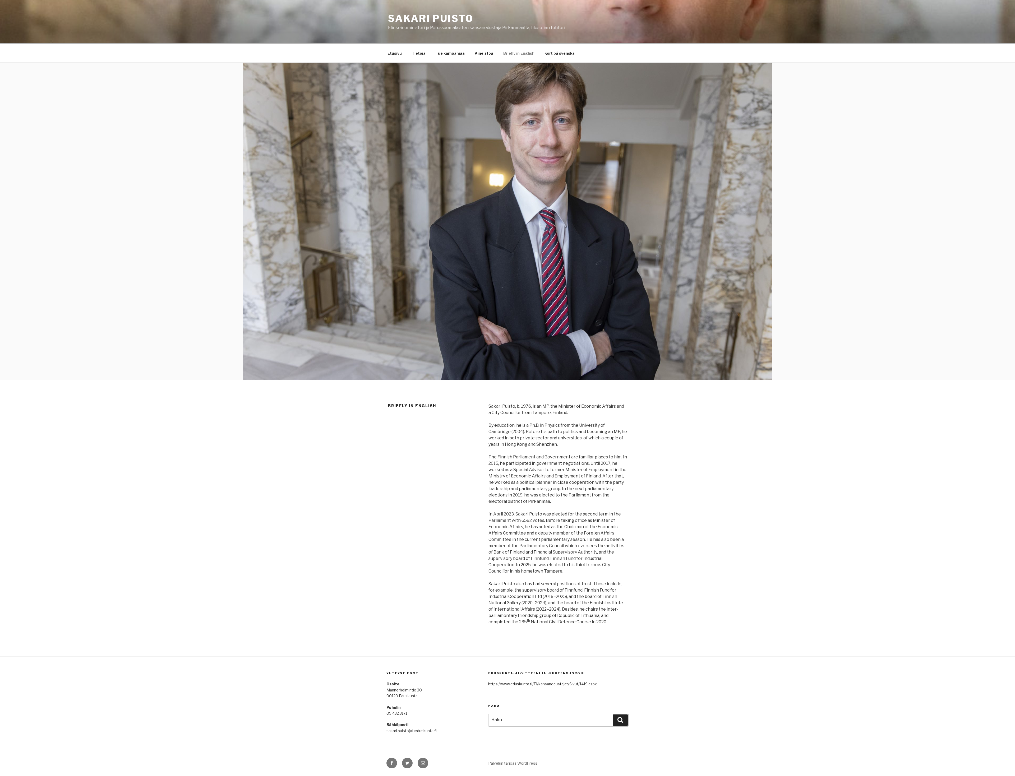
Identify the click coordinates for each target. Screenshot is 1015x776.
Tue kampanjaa (450, 53)
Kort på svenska (560, 53)
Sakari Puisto (430, 18)
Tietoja (419, 53)
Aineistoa (484, 53)
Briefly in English (518, 53)
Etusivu (394, 53)
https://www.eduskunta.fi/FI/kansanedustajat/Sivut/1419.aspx (542, 684)
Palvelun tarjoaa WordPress (512, 763)
